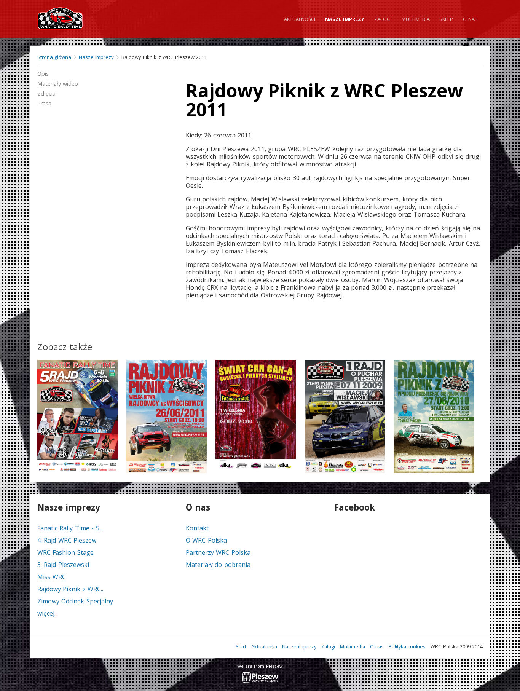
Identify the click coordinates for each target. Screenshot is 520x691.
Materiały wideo (57, 83)
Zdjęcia (46, 93)
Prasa (44, 103)
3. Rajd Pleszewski (63, 564)
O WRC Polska (206, 540)
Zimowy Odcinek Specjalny (75, 601)
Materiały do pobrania (218, 564)
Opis (43, 73)
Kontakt (197, 528)
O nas (470, 19)
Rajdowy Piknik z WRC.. (70, 589)
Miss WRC (51, 577)
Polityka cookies (407, 646)
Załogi (383, 19)
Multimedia (416, 19)
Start (241, 646)
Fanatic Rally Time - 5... (70, 528)
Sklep (446, 19)
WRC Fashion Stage (65, 552)
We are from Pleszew (259, 666)
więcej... (47, 613)
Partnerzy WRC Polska (218, 552)
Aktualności (299, 19)
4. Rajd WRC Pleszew (66, 540)
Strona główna (54, 57)
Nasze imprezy (344, 19)
